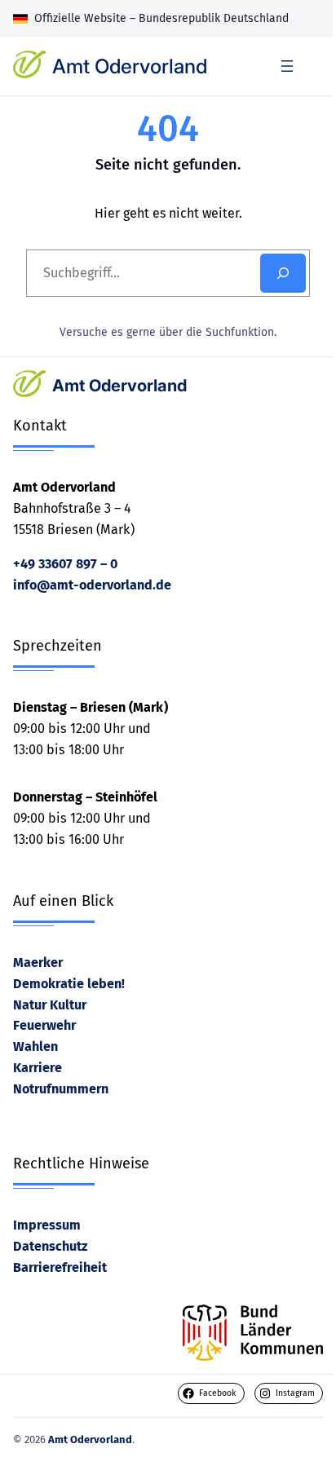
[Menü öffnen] (287, 66)
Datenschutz (50, 1246)
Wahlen (35, 1046)
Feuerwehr (44, 1025)
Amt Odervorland (129, 66)
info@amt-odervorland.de (92, 585)
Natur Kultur (49, 1005)
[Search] (283, 273)
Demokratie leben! (69, 983)
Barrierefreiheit (60, 1267)
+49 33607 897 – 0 (65, 564)
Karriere (37, 1067)
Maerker (38, 962)
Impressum (47, 1225)
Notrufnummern (60, 1089)
